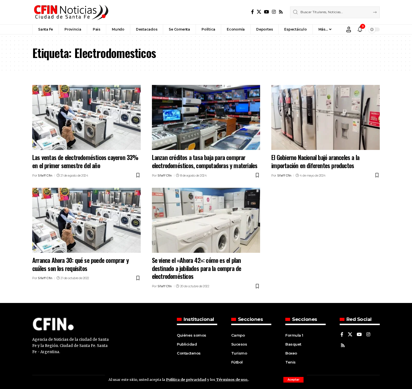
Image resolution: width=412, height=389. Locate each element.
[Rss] (280, 12)
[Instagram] (273, 12)
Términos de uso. (231, 379)
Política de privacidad (186, 379)
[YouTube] (266, 12)
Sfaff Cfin (45, 175)
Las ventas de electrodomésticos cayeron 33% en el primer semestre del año (85, 161)
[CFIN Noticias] (70, 12)
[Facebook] (252, 12)
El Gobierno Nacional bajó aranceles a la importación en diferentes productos (315, 161)
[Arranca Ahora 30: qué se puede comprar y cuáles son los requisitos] (86, 220)
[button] (293, 380)
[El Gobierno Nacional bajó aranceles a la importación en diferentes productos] (325, 117)
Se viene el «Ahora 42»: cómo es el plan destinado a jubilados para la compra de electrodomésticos (196, 268)
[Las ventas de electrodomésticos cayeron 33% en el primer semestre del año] (86, 117)
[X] (259, 12)
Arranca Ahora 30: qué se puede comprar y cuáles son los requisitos (80, 264)
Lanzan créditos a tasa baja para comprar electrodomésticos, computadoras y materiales (205, 161)
